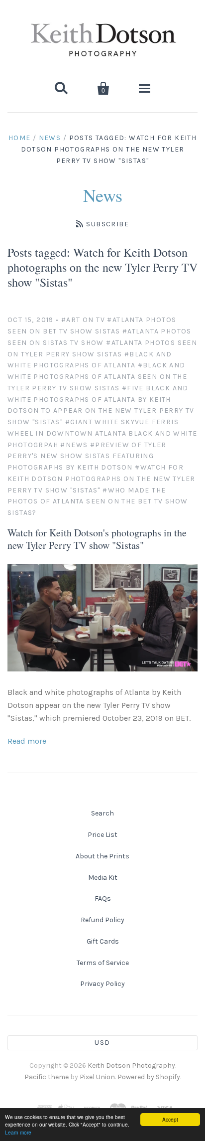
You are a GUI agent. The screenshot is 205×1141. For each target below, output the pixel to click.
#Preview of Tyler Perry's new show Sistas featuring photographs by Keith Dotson (87, 456)
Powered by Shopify (148, 1077)
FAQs (103, 898)
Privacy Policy (102, 983)
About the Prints (102, 856)
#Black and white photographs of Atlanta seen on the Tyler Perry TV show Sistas (97, 376)
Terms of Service (103, 963)
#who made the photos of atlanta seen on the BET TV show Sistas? (97, 501)
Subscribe (107, 224)
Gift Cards (103, 941)
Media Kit (102, 877)
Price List (102, 834)
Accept (170, 1119)
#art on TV (83, 320)
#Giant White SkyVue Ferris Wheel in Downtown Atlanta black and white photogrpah (102, 433)
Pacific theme (46, 1077)
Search (102, 813)
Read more (26, 741)
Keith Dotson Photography (131, 1065)
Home (19, 138)
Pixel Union (97, 1077)
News (50, 138)
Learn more (18, 1132)
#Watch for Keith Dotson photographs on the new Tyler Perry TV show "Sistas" (101, 478)
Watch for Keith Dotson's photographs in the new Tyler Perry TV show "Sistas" (97, 539)
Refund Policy (102, 920)
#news (74, 445)
